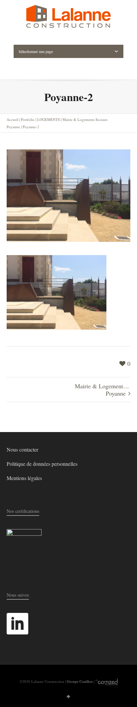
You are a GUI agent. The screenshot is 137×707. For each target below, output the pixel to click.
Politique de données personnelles (42, 463)
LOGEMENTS (48, 119)
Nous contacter (22, 449)
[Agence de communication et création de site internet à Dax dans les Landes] (106, 681)
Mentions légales (24, 477)
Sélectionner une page (36, 51)
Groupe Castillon (80, 681)
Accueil (12, 119)
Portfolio (28, 119)
